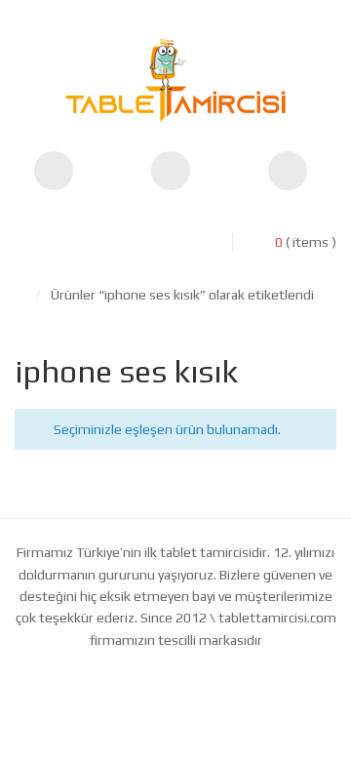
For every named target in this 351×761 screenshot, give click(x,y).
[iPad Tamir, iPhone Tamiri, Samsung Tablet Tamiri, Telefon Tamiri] (175, 80)
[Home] (20, 294)
